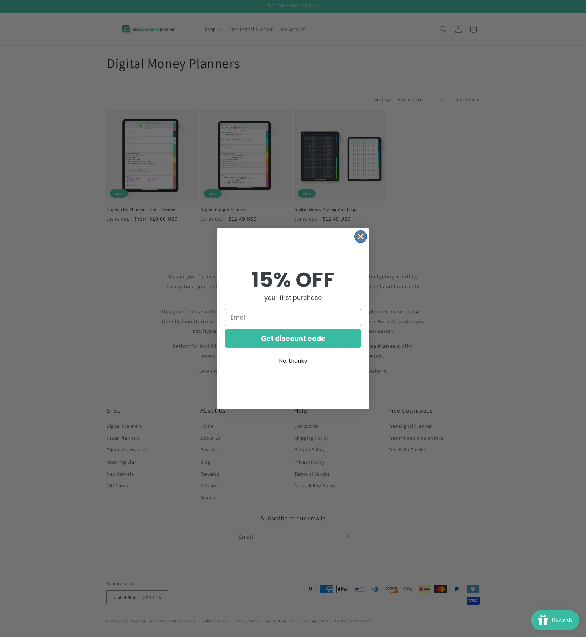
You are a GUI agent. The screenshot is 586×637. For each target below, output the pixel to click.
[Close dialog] (361, 237)
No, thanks (293, 361)
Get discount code (293, 338)
